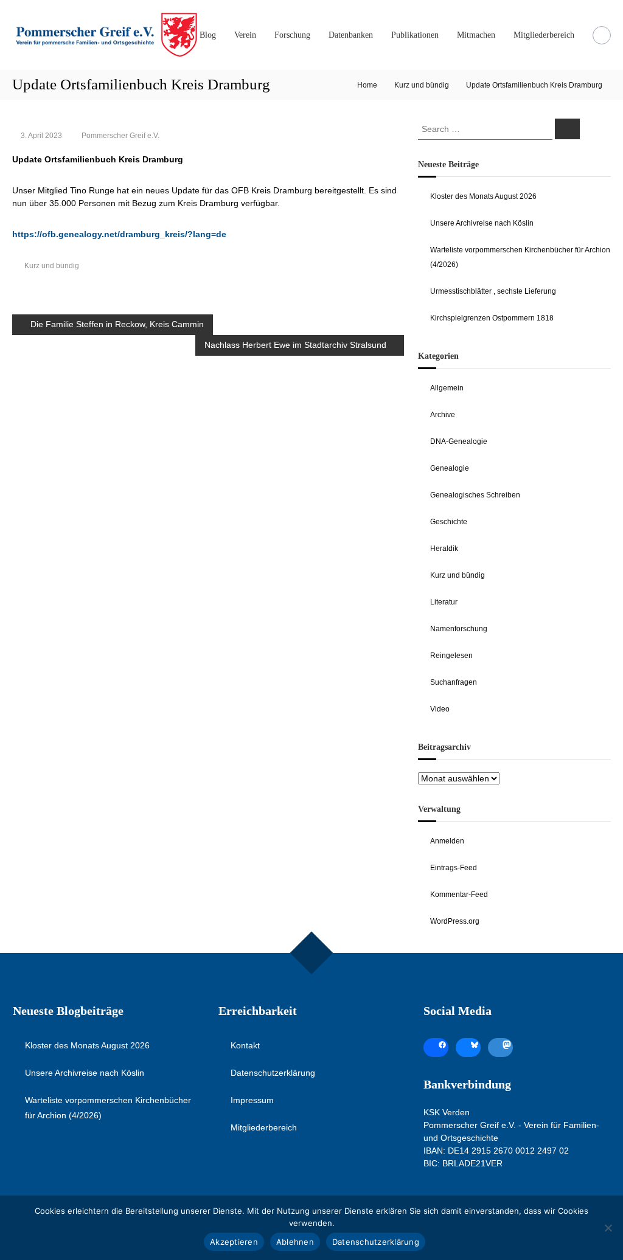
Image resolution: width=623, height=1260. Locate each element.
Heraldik (444, 548)
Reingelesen (451, 655)
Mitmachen (476, 35)
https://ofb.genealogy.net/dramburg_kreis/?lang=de (119, 234)
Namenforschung (458, 629)
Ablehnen (295, 1242)
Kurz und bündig (421, 85)
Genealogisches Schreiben (475, 495)
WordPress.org (454, 921)
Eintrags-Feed (453, 868)
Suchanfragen (453, 682)
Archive (442, 414)
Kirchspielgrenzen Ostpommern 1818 (492, 318)
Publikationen (415, 35)
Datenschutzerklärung (273, 1073)
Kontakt (245, 1045)
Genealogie (449, 468)
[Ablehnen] (608, 1228)
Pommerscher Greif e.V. (120, 135)
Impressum (252, 1100)
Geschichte (448, 522)
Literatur (444, 602)
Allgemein (447, 388)
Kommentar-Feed (459, 894)
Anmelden (447, 841)
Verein (245, 35)
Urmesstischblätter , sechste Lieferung (493, 291)
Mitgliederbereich (543, 35)
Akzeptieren (234, 1242)
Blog (208, 35)
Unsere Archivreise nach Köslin (482, 223)
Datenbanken (351, 35)
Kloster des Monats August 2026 (483, 196)
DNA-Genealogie (458, 441)
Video (440, 709)
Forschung (292, 35)
